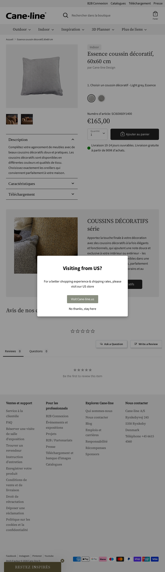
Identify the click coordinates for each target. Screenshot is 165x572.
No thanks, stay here (82, 308)
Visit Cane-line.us (82, 299)
